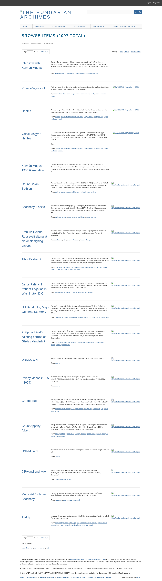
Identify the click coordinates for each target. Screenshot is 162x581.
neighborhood (75, 94)
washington (65, 269)
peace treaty (73, 317)
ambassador (59, 292)
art (56, 342)
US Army (92, 317)
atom (23, 548)
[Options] (136, 12)
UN (102, 409)
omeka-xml (41, 548)
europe (73, 523)
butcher (57, 117)
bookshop (58, 94)
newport (73, 342)
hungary (78, 73)
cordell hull (59, 409)
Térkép (26, 517)
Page (25, 52)
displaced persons (61, 523)
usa (97, 317)
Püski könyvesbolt (34, 88)
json (35, 548)
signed (90, 240)
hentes (63, 117)
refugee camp (64, 525)
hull (85, 409)
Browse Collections (58, 26)
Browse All (25, 44)
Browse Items (39, 26)
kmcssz (92, 523)
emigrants (62, 73)
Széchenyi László (33, 207)
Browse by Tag (36, 44)
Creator (126, 52)
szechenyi (59, 345)
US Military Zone (75, 525)
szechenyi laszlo (79, 217)
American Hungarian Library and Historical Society (87, 559)
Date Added (135, 52)
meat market (78, 117)
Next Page (44, 52)
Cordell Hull (29, 400)
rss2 (47, 548)
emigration (70, 73)
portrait (105, 267)
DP (69, 523)
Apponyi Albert (60, 434)
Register (156, 3)
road (70, 500)
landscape (58, 500)
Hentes (26, 111)
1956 (57, 73)
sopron (69, 479)
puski (92, 94)
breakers (61, 342)
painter (79, 342)
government (69, 192)
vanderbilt (66, 345)
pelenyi (83, 192)
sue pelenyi (89, 292)
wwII (78, 269)
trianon (86, 317)
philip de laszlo (93, 342)
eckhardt (74, 267)
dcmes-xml (29, 548)
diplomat (58, 217)
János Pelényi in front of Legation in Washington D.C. (34, 289)
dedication (58, 240)
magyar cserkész (101, 523)
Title (121, 52)
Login (148, 3)
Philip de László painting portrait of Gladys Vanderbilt (34, 337)
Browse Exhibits (79, 26)
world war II (85, 525)
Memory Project (93, 73)
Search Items (48, 44)
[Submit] (140, 12)
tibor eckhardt (55, 269)
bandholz (58, 317)
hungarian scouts (83, 523)
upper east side (100, 94)
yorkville (53, 96)
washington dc (91, 217)
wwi (107, 317)
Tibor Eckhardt (31, 259)
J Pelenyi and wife (34, 471)
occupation (54, 525)
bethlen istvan (60, 192)
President (76, 240)
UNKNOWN (30, 359)
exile (79, 267)
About (25, 26)
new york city (85, 94)
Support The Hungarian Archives (125, 26)
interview (84, 73)
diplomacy (66, 267)
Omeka (138, 577)
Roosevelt (83, 240)
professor (81, 292)
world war (73, 269)
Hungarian (66, 94)
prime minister (91, 192)
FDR (64, 240)
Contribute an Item (99, 26)
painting (84, 434)
